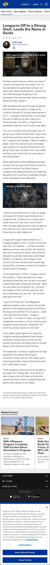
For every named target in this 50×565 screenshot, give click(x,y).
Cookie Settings (25, 545)
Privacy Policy (32, 540)
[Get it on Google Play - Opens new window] (33, 498)
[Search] (41, 4)
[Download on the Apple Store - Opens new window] (15, 497)
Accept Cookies (25, 560)
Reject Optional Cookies (25, 552)
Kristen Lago (17, 42)
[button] (25, 64)
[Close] (47, 507)
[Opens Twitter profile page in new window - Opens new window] (14, 47)
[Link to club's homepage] (5, 3)
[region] (25, 534)
